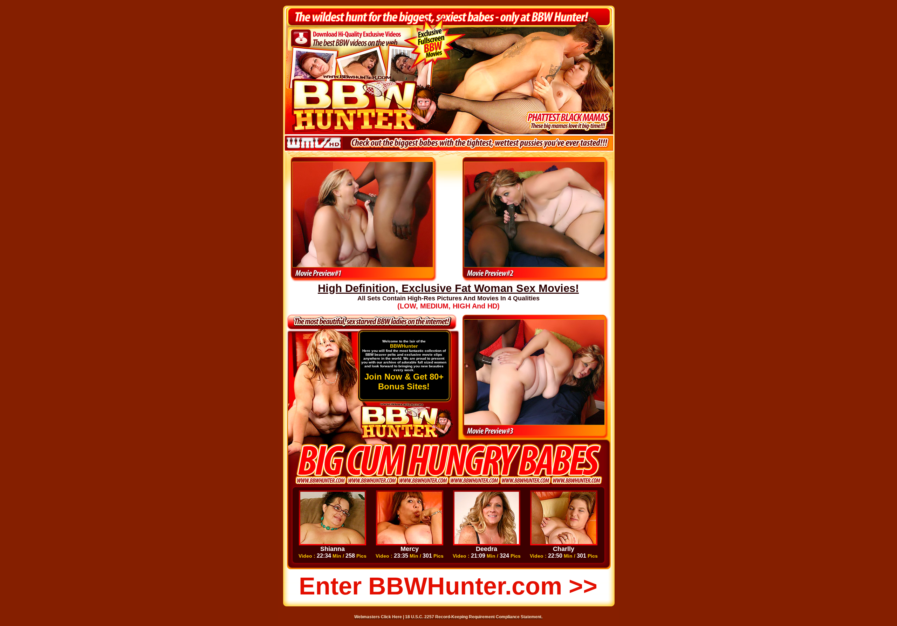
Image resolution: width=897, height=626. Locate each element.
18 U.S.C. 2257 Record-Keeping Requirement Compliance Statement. (473, 616)
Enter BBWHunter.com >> (448, 586)
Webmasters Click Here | (379, 616)
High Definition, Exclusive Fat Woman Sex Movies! (448, 288)
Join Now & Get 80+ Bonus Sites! (404, 381)
